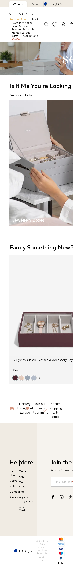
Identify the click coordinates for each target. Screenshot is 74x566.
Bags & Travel (20, 26)
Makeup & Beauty (23, 29)
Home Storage (21, 32)
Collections (30, 36)
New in (35, 19)
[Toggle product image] (12, 308)
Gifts (15, 36)
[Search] (46, 25)
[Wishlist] (54, 25)
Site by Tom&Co (42, 548)
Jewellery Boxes (22, 23)
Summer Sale (17, 19)
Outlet (16, 39)
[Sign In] (63, 25)
